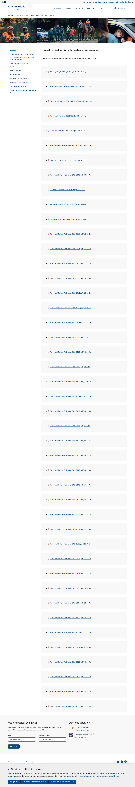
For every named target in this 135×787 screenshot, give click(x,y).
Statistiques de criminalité (19, 78)
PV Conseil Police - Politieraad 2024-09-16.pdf (70, 234)
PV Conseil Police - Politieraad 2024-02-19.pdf (70, 278)
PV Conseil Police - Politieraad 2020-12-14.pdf (70, 529)
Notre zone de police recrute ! (85, 734)
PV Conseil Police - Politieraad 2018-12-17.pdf (70, 618)
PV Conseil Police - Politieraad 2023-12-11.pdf (70, 293)
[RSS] (125, 761)
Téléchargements (32, 762)
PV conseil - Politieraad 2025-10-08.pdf (68, 160)
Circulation (79, 8)
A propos (90, 8)
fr (5, 2)
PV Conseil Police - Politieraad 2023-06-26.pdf (69, 337)
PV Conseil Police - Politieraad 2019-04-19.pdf (70, 573)
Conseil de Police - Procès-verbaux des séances (23, 91)
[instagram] (122, 761)
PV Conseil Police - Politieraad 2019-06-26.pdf (70, 559)
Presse (42, 762)
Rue (9, 735)
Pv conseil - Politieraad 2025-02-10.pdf (68, 204)
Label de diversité (83, 727)
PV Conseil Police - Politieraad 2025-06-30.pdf (70, 175)
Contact (100, 8)
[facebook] (118, 761)
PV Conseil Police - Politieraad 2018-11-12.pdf (70, 632)
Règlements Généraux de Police (21, 82)
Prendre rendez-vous (15, 762)
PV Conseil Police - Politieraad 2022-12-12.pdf (70, 381)
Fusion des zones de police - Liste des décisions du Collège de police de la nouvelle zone (22, 57)
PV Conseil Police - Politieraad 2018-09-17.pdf (70, 647)
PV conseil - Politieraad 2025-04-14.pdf (67, 190)
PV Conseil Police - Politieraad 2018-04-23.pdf (70, 677)
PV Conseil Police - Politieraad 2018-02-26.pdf (70, 691)
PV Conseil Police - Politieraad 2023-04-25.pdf (70, 352)
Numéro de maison (45, 735)
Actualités (57, 8)
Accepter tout (14, 782)
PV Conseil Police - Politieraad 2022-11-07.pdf (70, 396)
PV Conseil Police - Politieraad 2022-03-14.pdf (70, 426)
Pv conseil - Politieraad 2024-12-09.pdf (68, 219)
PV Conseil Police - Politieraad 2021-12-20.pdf (70, 440)
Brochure (13, 51)
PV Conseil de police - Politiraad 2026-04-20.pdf (71, 101)
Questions (67, 8)
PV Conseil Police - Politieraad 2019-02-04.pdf (70, 603)
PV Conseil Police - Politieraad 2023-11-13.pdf (70, 308)
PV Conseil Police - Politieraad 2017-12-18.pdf (70, 706)
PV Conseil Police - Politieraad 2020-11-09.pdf (70, 544)
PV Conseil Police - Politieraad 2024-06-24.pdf (70, 249)
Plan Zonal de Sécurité (18, 86)
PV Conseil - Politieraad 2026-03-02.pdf (68, 116)
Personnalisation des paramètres (34, 782)
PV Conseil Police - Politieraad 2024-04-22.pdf (70, 263)
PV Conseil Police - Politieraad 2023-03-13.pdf (70, 367)
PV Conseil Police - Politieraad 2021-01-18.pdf (70, 514)
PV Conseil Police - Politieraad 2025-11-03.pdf (70, 145)
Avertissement (15, 74)
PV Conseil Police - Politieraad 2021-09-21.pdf (70, 455)
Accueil (10, 15)
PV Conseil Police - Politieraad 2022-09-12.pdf (70, 411)
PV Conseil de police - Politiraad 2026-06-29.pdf (71, 86)
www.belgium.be (124, 2)
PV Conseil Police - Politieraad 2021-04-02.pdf (70, 485)
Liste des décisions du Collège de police (21, 65)
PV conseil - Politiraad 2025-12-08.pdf (67, 131)
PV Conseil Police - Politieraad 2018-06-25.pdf (70, 662)
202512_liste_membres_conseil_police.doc (68, 72)
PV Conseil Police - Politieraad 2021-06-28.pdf (70, 470)
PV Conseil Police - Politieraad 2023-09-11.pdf (70, 322)
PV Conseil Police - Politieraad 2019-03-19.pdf (70, 588)
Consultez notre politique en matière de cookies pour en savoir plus (95, 776)
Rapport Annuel (15, 70)
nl (2, 2)
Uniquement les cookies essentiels (62, 782)
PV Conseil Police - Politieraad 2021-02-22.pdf (70, 499)
